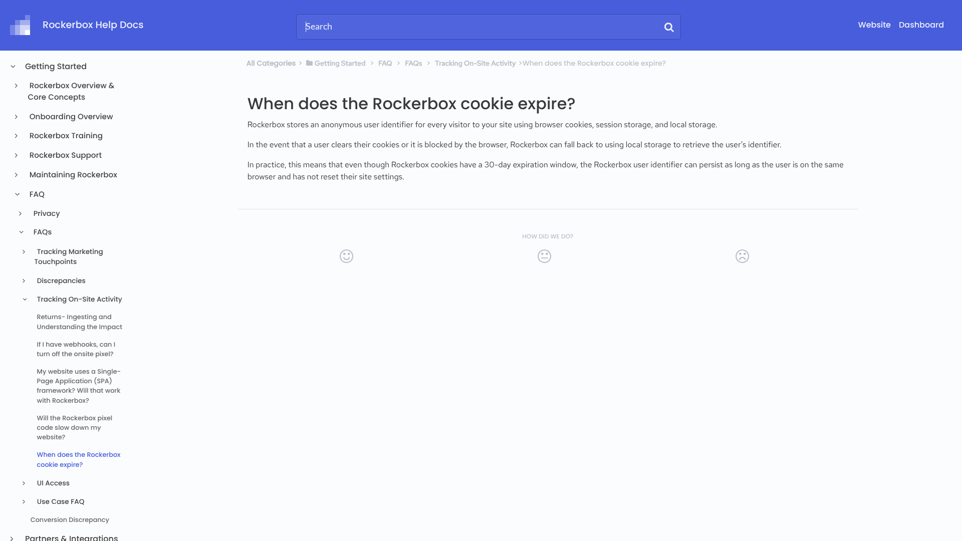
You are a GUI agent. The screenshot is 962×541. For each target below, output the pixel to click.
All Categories (271, 63)
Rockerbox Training (65, 136)
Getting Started (55, 66)
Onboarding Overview (70, 117)
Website (874, 25)
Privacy (46, 214)
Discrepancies (60, 281)
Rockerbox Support (65, 155)
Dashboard (921, 25)
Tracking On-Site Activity (78, 299)
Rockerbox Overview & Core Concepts (71, 92)
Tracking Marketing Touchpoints (68, 256)
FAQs (42, 232)
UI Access (52, 483)
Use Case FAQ (59, 501)
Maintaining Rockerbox (72, 175)
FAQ (36, 194)
